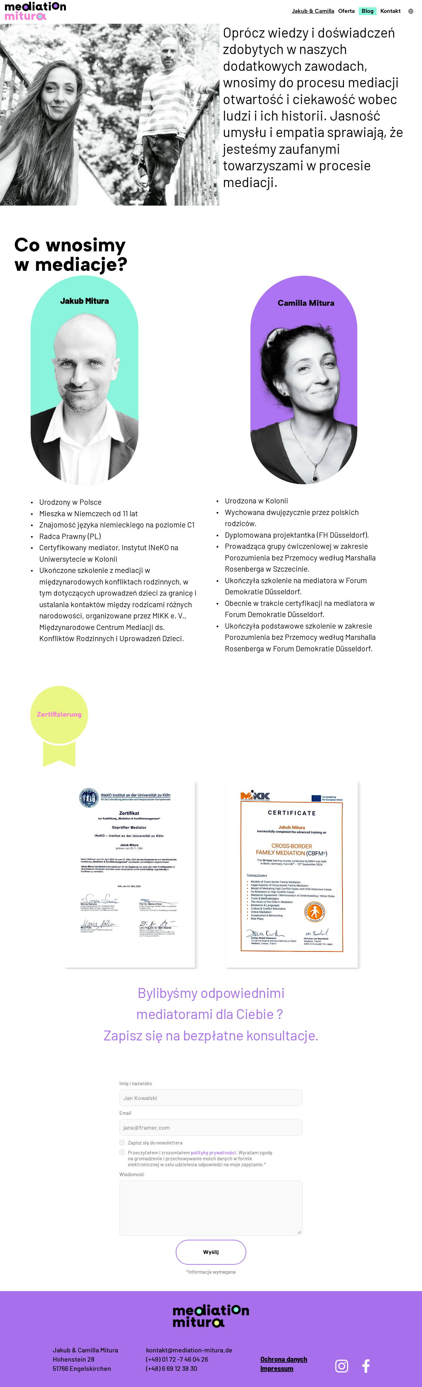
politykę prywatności (213, 1152)
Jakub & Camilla (313, 11)
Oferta (346, 11)
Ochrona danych (283, 1359)
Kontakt (390, 11)
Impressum (276, 1368)
